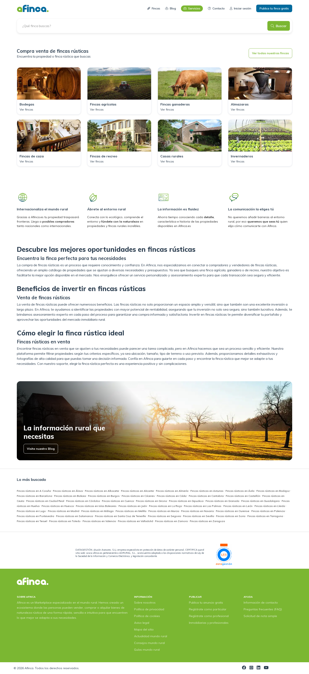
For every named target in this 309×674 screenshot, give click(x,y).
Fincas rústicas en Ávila (240, 490)
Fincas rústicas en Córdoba (83, 501)
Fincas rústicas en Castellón (243, 495)
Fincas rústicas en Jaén (133, 506)
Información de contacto (261, 602)
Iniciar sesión (242, 8)
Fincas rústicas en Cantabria (206, 495)
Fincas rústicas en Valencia (99, 521)
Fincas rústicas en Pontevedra (36, 516)
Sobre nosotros (145, 602)
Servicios (194, 8)
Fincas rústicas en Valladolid (136, 521)
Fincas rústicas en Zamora (171, 521)
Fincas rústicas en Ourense (233, 511)
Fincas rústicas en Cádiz (172, 495)
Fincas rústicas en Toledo (65, 521)
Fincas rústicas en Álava (68, 490)
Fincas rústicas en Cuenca (118, 501)
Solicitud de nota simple (260, 616)
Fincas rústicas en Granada (223, 501)
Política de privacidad (149, 609)
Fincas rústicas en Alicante (137, 490)
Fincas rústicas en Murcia (164, 511)
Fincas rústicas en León (238, 506)
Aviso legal (141, 623)
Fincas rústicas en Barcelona (35, 495)
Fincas (156, 8)
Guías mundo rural (147, 650)
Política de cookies (147, 616)
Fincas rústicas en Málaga (97, 511)
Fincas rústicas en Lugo (31, 511)
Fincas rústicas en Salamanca (75, 516)
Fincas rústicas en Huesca (58, 506)
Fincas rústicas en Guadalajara (260, 501)
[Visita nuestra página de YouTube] (266, 668)
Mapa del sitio (144, 629)
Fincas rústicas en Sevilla (199, 516)
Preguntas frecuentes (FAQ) (263, 609)
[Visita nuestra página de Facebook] (244, 668)
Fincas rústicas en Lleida (270, 506)
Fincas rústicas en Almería (172, 490)
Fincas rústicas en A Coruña (34, 490)
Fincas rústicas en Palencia (268, 511)
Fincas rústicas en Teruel (32, 521)
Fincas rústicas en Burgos (104, 495)
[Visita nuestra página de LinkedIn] (258, 668)
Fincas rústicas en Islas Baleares (96, 506)
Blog (173, 8)
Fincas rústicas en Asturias (207, 490)
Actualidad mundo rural (150, 636)
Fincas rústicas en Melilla (131, 511)
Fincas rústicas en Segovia (165, 516)
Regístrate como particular (207, 609)
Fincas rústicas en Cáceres (138, 495)
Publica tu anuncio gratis (206, 602)
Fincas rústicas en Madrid (64, 511)
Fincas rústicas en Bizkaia (70, 495)
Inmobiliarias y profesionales (208, 623)
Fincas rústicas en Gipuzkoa (186, 501)
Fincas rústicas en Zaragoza (207, 521)
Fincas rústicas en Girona (152, 501)
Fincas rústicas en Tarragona (265, 516)
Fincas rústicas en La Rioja (165, 506)
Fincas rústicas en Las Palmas (203, 506)
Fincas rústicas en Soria (231, 516)
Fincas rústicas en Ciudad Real (45, 501)
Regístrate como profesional (209, 616)
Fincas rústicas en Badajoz (273, 490)
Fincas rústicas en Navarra (197, 511)
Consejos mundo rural (149, 643)
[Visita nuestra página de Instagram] (251, 668)
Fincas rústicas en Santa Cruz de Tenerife (121, 516)
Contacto (219, 8)
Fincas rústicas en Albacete (102, 490)
